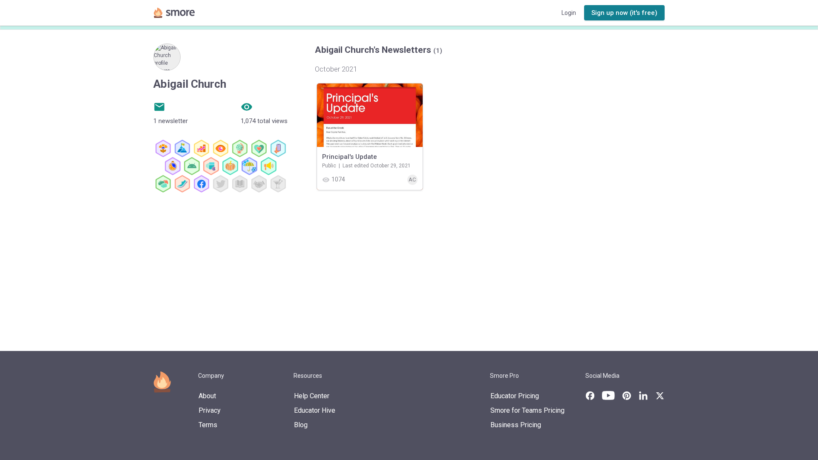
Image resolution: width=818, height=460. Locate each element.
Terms (208, 425)
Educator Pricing (514, 396)
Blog (301, 425)
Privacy (210, 410)
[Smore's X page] (660, 395)
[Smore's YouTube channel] (608, 395)
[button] (624, 13)
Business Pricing (515, 425)
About (207, 396)
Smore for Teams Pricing (527, 410)
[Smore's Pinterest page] (626, 395)
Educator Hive (314, 410)
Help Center (311, 396)
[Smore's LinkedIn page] (643, 395)
